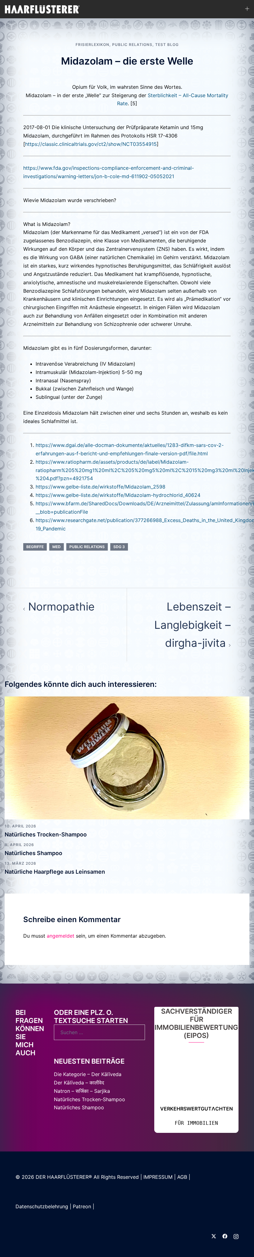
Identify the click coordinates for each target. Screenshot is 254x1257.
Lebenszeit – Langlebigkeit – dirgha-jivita (192, 625)
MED (56, 546)
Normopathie (61, 606)
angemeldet (60, 936)
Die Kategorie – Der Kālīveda (182, 1074)
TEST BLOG (167, 44)
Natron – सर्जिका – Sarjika (177, 1091)
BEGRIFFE (35, 546)
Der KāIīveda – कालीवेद (174, 1082)
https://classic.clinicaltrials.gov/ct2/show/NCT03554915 (91, 144)
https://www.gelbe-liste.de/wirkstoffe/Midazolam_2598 (100, 487)
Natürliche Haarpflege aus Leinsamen (55, 871)
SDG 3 (119, 546)
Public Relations (132, 44)
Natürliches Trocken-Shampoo (46, 834)
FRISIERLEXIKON (92, 44)
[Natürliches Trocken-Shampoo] (127, 757)
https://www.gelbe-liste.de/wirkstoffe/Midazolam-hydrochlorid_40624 (118, 495)
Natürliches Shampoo (33, 853)
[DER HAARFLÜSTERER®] (42, 9)
